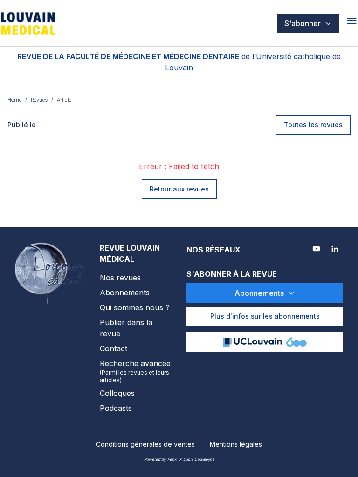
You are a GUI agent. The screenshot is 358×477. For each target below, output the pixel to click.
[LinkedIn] (335, 249)
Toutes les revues (313, 125)
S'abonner (302, 23)
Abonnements (125, 292)
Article (64, 99)
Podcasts (116, 408)
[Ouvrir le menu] (352, 23)
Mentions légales (236, 444)
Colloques (117, 393)
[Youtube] (317, 249)
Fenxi (172, 459)
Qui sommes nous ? (135, 307)
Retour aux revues (179, 189)
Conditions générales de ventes (145, 444)
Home (14, 99)
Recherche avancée (135, 371)
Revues (39, 99)
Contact (113, 348)
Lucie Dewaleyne (198, 459)
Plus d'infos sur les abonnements (265, 316)
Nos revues (120, 277)
